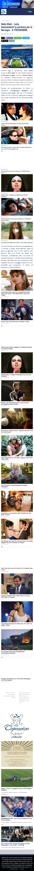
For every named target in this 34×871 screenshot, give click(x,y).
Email (12, 40)
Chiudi (22, 869)
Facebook (9, 38)
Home (3, 21)
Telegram (26, 38)
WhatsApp (18, 38)
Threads (5, 40)
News (8, 21)
